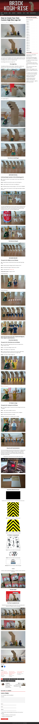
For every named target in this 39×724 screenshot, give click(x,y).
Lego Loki (8, 22)
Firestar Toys (12, 269)
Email (2, 706)
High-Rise (3, 680)
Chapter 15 (28, 43)
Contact (2, 14)
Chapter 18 (28, 48)
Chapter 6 (27, 29)
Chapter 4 (27, 26)
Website (2, 709)
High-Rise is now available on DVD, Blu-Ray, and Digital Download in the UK (32, 70)
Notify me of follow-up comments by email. (9, 714)
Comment (2, 696)
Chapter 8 (27, 32)
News (12, 22)
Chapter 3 (27, 24)
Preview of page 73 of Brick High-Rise (20, 672)
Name (2, 703)
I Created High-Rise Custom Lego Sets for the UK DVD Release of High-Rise (4, 673)
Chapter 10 (28, 35)
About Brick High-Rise (29, 19)
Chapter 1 (27, 21)
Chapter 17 (28, 46)
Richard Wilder (12, 680)
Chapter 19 (28, 50)
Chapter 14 (28, 42)
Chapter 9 (27, 34)
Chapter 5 (27, 27)
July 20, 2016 (4, 22)
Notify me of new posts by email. (7, 716)
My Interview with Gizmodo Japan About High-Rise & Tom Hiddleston (12, 673)
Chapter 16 (28, 45)
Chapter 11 (28, 37)
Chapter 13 (28, 40)
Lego (7, 680)
